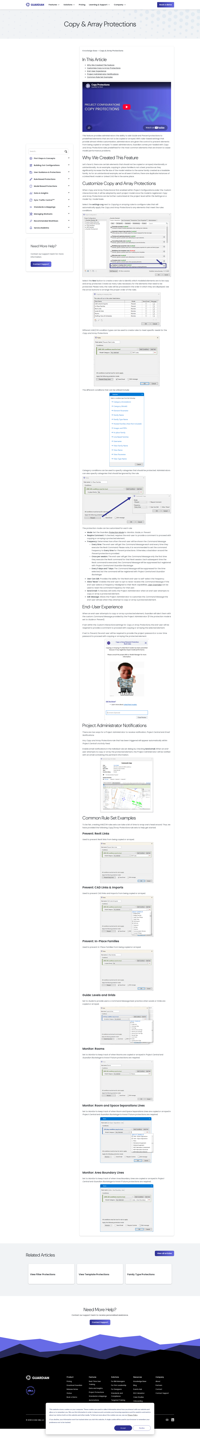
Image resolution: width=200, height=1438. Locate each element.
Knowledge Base (89, 51)
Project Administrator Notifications (103, 74)
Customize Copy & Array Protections (103, 68)
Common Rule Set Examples (100, 77)
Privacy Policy (133, 1415)
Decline (142, 1428)
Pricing (82, 4)
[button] (54, 5)
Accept (123, 1428)
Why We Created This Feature (100, 65)
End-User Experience (96, 71)
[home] (35, 5)
